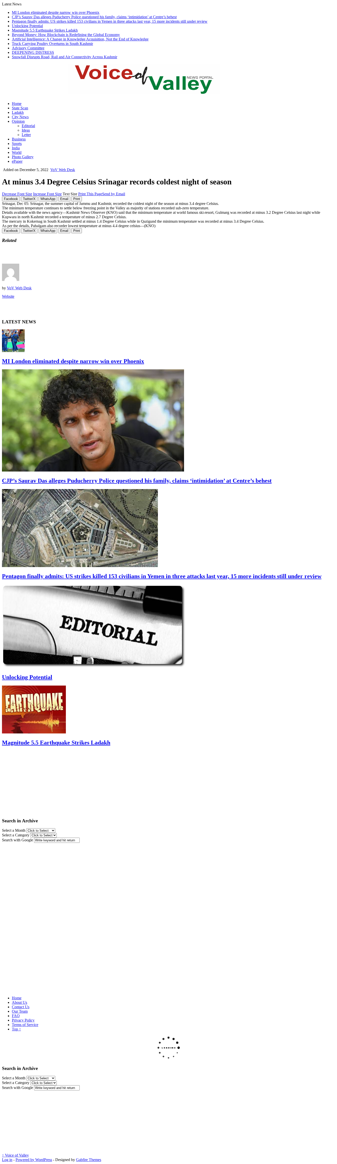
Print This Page (90, 194)
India (16, 148)
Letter (26, 135)
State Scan (20, 108)
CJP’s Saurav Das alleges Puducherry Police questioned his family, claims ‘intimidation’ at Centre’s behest (94, 17)
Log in (7, 1160)
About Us (19, 1002)
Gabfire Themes (88, 1160)
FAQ (16, 1016)
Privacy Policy (23, 1020)
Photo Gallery (23, 157)
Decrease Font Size (17, 194)
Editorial (28, 126)
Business (19, 139)
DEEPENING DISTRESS (33, 52)
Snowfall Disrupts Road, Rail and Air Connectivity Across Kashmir (64, 57)
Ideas (26, 130)
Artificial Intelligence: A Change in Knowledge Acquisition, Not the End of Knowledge (80, 39)
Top (16, 1029)
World (16, 152)
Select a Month (13, 830)
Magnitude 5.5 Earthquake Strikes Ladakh (45, 30)
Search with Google (17, 840)
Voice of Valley (15, 1155)
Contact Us (20, 1007)
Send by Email (113, 194)
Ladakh (18, 112)
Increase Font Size (47, 194)
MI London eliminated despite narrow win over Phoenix (55, 12)
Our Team (20, 1011)
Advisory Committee (28, 48)
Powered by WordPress (34, 1160)
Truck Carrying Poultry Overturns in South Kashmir (52, 43)
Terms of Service (25, 1025)
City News (20, 117)
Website (8, 296)
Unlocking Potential (27, 26)
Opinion (18, 121)
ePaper (17, 161)
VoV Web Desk (62, 170)
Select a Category (15, 835)
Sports (17, 143)
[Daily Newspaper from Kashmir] (150, 91)
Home (16, 103)
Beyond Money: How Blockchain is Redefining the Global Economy (66, 35)
